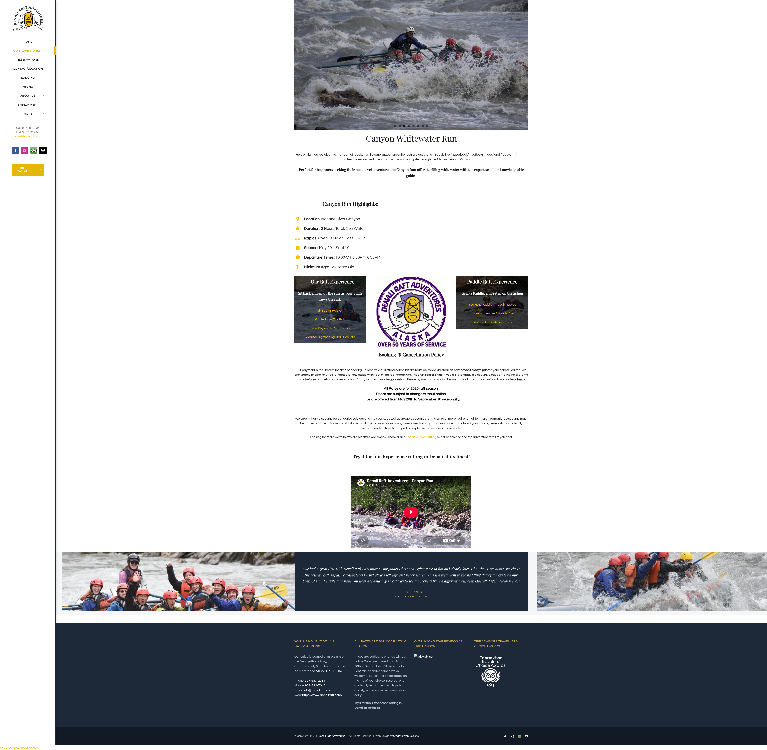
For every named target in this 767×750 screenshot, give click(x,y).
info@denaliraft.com (27, 136)
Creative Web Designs (406, 736)
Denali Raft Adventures (331, 736)
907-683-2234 (315, 680)
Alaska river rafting (422, 437)
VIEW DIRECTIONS (329, 671)
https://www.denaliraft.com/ (322, 695)
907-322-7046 (315, 685)
